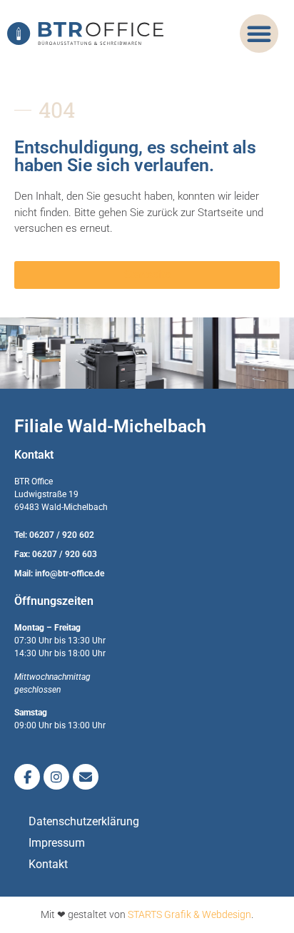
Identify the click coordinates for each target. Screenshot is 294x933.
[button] (259, 33)
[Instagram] (56, 777)
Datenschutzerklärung (84, 821)
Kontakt (48, 864)
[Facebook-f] (27, 777)
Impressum (57, 843)
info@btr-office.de (69, 573)
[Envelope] (85, 777)
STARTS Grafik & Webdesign (189, 914)
